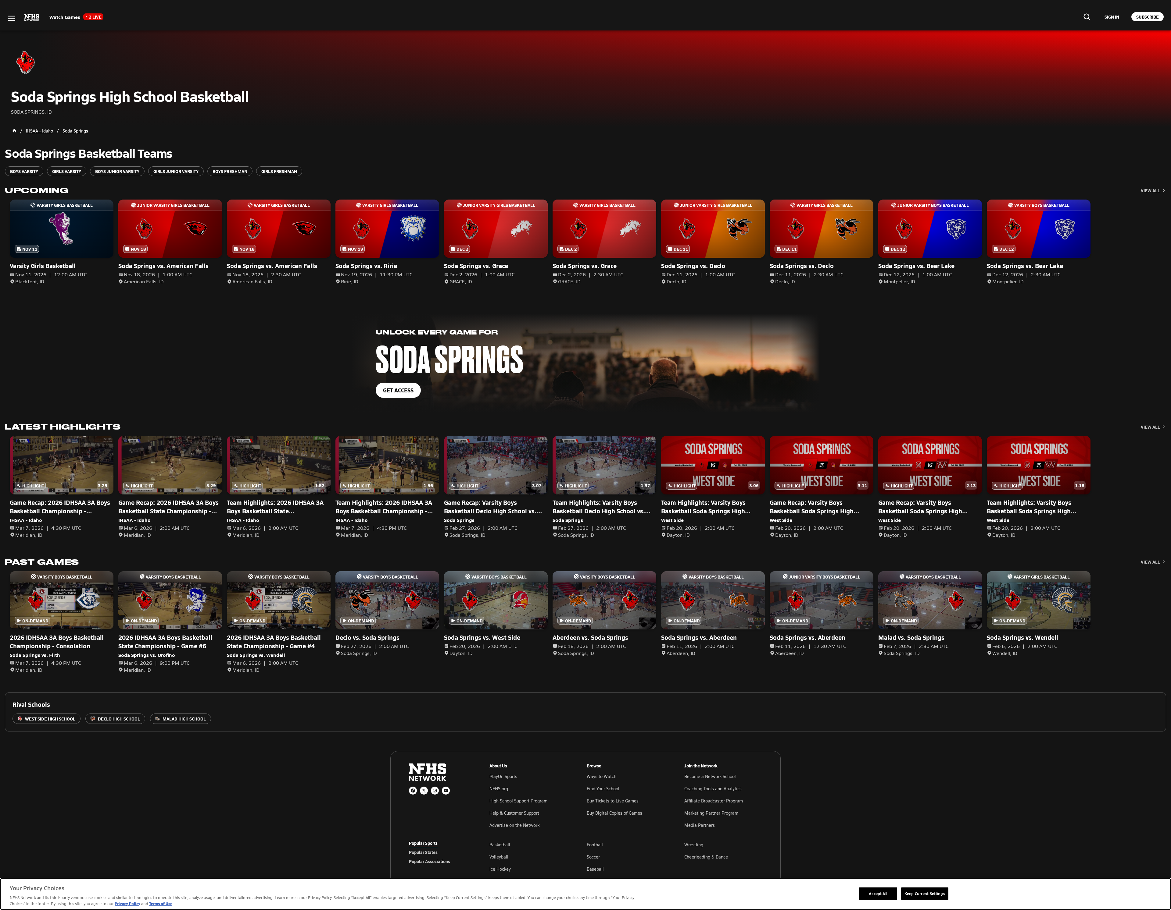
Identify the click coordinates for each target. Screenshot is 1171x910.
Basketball (499, 845)
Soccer (593, 857)
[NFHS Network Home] (32, 18)
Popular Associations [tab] (429, 861)
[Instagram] (435, 791)
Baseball (595, 869)
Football (595, 845)
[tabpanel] (625, 857)
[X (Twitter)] (424, 791)
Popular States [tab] (423, 852)
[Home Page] (14, 130)
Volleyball (498, 857)
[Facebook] (413, 791)
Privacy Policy (127, 903)
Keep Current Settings (924, 893)
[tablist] (439, 852)
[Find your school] (1086, 16)
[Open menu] (11, 18)
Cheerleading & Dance (706, 857)
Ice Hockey (500, 869)
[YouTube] (446, 791)
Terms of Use (160, 903)
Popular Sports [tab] (423, 843)
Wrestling (693, 845)
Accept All (878, 893)
